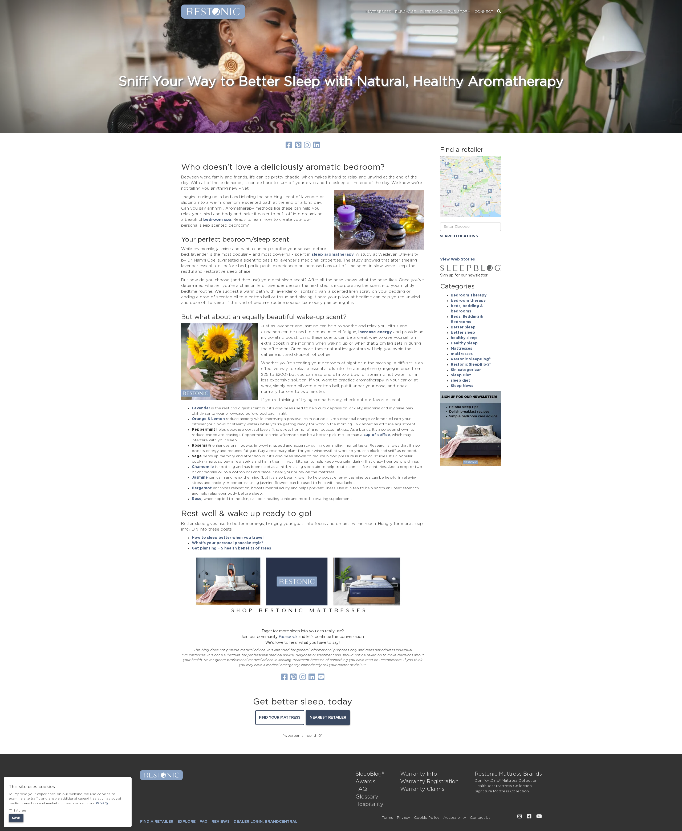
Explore (186, 822)
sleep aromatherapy (333, 254)
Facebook (288, 636)
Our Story (459, 12)
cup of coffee (376, 435)
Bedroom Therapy (468, 295)
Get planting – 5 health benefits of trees (231, 548)
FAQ (361, 789)
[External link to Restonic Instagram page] (519, 816)
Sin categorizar (466, 370)
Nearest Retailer (328, 717)
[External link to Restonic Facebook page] (529, 816)
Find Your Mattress (280, 717)
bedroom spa (217, 220)
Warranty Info (418, 774)
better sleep (463, 333)
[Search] (499, 12)
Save (16, 818)
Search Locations (459, 236)
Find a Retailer (156, 822)
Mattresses (378, 12)
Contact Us (480, 818)
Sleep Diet (461, 375)
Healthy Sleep (464, 343)
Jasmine (200, 477)
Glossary (366, 797)
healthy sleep (464, 338)
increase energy (375, 332)
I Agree (20, 810)
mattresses (462, 354)
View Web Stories (457, 259)
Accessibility (454, 818)
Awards (365, 781)
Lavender (201, 408)
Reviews (221, 822)
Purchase (405, 12)
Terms (387, 818)
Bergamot (202, 488)
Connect (483, 12)
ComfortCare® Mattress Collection (506, 781)
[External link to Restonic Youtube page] (539, 816)
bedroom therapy (468, 301)
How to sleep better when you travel (227, 538)
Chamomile (203, 467)
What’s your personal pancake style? (227, 543)
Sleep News (462, 386)
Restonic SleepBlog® (471, 359)
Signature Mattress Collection (502, 791)
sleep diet (460, 380)
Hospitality (369, 804)
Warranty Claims (422, 789)
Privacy (403, 818)
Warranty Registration (429, 781)
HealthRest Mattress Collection (503, 786)
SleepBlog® (432, 12)
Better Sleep (463, 327)
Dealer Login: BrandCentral (266, 822)
